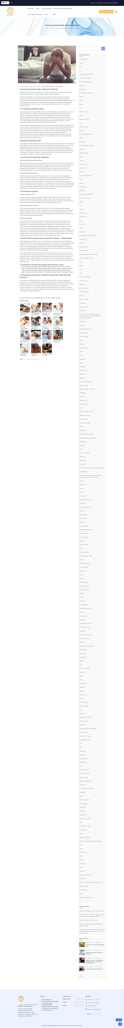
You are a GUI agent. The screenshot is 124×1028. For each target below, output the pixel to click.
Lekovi (81, 340)
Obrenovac (82, 511)
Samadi (81, 698)
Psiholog (52, 86)
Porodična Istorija (83, 544)
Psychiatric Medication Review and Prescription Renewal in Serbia (91, 924)
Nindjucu (81, 488)
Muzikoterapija (83, 430)
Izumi (80, 269)
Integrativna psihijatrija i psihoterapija (88, 254)
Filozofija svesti (83, 216)
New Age (81, 481)
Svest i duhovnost (83, 769)
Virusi (80, 848)
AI (79, 70)
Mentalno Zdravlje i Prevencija (86, 389)
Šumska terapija (83, 758)
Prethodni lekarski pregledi (85, 556)
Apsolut (81, 96)
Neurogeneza (82, 460)
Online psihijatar (83, 514)
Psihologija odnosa (83, 604)
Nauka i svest (82, 456)
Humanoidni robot (83, 246)
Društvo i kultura (83, 164)
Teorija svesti (82, 807)
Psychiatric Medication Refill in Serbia (88, 920)
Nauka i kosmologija (84, 453)
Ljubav (81, 351)
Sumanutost (82, 754)
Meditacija (81, 378)
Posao (80, 548)
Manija (81, 363)
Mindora (81, 408)
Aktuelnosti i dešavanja (85, 78)
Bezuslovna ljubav (83, 111)
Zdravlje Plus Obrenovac (85, 875)
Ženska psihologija (83, 886)
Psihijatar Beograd (83, 582)
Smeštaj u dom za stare (85, 736)
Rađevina (81, 661)
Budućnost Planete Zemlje (85, 134)
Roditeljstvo (82, 687)
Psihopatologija (83, 616)
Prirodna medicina (83, 567)
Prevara (81, 559)
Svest (80, 766)
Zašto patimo (82, 863)
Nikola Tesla (82, 484)
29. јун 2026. (89, 966)
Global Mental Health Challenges (87, 235)
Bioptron (81, 115)
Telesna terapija (83, 803)
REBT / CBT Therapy (84, 668)
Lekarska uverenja (83, 336)
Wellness (81, 859)
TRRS (80, 822)
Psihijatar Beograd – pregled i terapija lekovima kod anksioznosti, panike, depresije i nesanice (91, 915)
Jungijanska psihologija (85, 276)
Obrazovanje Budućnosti (85, 507)
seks (25, 359)
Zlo (80, 901)
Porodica (81, 541)
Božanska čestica (83, 126)
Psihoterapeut (59, 86)
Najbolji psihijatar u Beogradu (86, 434)
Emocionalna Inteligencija (86, 194)
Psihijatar (52, 28)
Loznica (81, 355)
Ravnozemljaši (82, 657)
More (53, 14)
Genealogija (82, 231)
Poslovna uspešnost (84, 552)
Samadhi (81, 691)
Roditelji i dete (82, 683)
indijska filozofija (83, 250)
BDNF (80, 100)
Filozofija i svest (83, 213)
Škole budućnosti (83, 732)
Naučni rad (82, 445)
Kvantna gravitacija (84, 306)
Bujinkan (81, 138)
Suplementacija (83, 762)
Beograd (81, 104)
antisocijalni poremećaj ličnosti (86, 93)
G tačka (81, 228)
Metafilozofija (82, 392)
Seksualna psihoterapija (85, 717)
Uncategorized (83, 829)
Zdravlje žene (82, 878)
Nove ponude (82, 496)
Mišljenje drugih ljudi (84, 415)
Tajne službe (82, 792)
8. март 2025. (90, 942)
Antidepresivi (82, 89)
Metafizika (81, 396)
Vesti (80, 844)
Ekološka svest (83, 186)
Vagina (81, 833)
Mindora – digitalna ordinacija (86, 411)
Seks (80, 709)
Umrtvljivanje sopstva (84, 826)
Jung (80, 273)
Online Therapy (83, 518)
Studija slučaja (82, 751)
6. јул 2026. (89, 958)
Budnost (81, 130)
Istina (80, 261)
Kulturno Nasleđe (83, 299)
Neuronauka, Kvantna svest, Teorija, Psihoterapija (91, 468)
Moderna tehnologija (84, 423)
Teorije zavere (82, 814)
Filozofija (81, 209)
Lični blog (81, 344)
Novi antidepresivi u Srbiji (85, 499)
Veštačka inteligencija (84, 837)
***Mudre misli (83, 59)
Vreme (81, 856)
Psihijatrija (81, 593)
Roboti (81, 679)
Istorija (81, 265)
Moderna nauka (83, 419)
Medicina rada (82, 374)
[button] (120, 1024)
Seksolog (81, 713)
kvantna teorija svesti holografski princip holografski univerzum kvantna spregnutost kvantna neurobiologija (90, 316)
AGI (80, 66)
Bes (80, 108)
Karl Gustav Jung (83, 280)
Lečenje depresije (83, 332)
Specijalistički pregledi (84, 739)
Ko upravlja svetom (84, 288)
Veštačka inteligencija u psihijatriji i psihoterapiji (90, 841)
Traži (103, 48)
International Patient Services (86, 258)
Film (80, 205)
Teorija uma (82, 811)
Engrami (81, 201)
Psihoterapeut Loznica (84, 627)
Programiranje (82, 571)
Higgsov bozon (83, 239)
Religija (81, 676)
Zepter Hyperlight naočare (85, 897)
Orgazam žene (83, 522)
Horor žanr (82, 243)
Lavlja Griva (82, 325)
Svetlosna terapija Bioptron (86, 781)
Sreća (80, 743)
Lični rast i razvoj (83, 347)
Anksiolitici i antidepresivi (85, 81)
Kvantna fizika (82, 303)
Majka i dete (82, 359)
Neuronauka (82, 464)
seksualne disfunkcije (33, 359)
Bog (80, 123)
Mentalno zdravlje (83, 385)
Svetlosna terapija (83, 777)
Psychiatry (82, 642)
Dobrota (81, 160)
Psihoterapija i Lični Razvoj (85, 634)
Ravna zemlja (82, 653)
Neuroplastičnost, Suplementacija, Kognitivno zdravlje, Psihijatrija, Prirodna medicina (90, 476)
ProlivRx (81, 574)
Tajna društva (82, 784)
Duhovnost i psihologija (85, 175)
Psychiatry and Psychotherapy (86, 646)
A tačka (81, 63)
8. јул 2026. (89, 950)
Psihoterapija (82, 631)
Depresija (81, 149)
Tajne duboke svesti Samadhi (86, 788)
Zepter (81, 893)
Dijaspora (81, 156)
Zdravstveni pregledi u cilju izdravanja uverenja (90, 882)
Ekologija (81, 183)
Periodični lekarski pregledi (85, 529)
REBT (80, 664)
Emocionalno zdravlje (84, 198)
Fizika (80, 220)
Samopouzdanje (83, 702)
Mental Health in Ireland (85, 381)
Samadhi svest (82, 694)
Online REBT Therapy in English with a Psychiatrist (91, 911)
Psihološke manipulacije (85, 608)
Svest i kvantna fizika (84, 773)
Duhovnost (82, 171)
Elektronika (82, 190)
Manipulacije (82, 366)
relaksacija (81, 672)
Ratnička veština (83, 649)
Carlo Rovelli (82, 141)
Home (46, 28)
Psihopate (81, 612)
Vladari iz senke (83, 852)
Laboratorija (82, 321)
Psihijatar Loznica (83, 586)
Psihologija (82, 601)
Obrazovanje (82, 503)
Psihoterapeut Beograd (85, 623)
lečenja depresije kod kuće (85, 329)
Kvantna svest (82, 310)
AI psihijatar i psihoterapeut (86, 74)
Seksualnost (82, 724)
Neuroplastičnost (83, 471)
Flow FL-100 (82, 224)
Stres (80, 747)
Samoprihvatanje (83, 706)
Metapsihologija (83, 404)
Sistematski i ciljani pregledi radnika (87, 728)
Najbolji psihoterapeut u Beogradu (87, 438)
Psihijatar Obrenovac (84, 589)
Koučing (81, 295)
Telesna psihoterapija (84, 799)
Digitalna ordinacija (83, 153)
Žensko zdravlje (83, 889)
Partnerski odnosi (83, 526)
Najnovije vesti (82, 441)
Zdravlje (81, 867)
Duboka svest (82, 168)
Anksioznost (82, 85)
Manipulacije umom (84, 370)
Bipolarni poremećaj (84, 119)
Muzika (81, 426)
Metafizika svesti (83, 400)
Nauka (81, 449)
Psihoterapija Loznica (84, 638)
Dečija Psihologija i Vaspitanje (86, 145)
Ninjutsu (81, 492)
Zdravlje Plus (82, 871)
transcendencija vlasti (84, 818)
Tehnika (81, 796)
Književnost (82, 284)
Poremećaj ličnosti (83, 533)
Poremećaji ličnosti (83, 537)
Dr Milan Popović (25, 86)
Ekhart (81, 179)
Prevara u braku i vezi (84, 563)
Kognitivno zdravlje (84, 291)
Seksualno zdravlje (84, 721)
